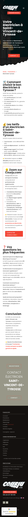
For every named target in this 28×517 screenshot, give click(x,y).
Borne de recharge (8, 475)
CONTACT (14, 398)
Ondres (5, 453)
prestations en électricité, (13, 223)
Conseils (8, 424)
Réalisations (6, 420)
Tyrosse (5, 451)
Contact (5, 426)
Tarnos (5, 455)
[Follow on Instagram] (7, 502)
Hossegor (5, 444)
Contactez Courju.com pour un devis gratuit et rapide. (14, 346)
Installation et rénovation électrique (13, 466)
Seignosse (5, 442)
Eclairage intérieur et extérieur (11, 469)
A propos (5, 416)
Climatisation (6, 471)
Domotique (6, 473)
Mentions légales (7, 428)
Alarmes (5, 477)
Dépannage (6, 422)
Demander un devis (14, 13)
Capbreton (6, 440)
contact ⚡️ (14, 56)
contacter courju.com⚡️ (12, 234)
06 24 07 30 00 (14, 366)
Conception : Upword (8, 432)
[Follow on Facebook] (4, 502)
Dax (4, 446)
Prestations (6, 418)
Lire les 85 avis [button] (9, 513)
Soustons (5, 449)
